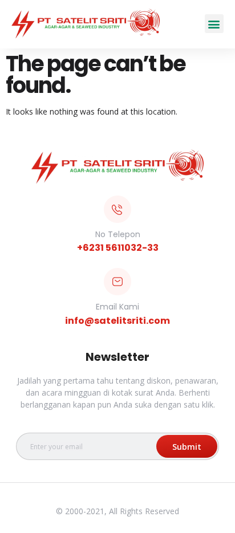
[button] (214, 23)
